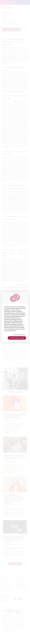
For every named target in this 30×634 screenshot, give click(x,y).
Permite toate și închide (16, 338)
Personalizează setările (19, 334)
